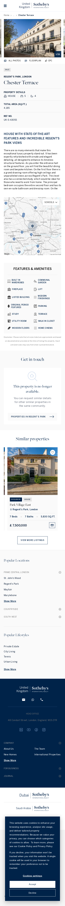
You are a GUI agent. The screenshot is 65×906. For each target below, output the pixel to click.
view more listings (32, 540)
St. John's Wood (12, 578)
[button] (5, 6)
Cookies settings (32, 876)
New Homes (10, 754)
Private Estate (11, 646)
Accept (32, 884)
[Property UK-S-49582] (32, 471)
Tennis (7, 656)
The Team (39, 749)
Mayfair (8, 589)
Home (6, 15)
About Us (9, 749)
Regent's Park (11, 584)
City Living (9, 651)
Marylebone (10, 595)
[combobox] (50, 202)
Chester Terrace (26, 15)
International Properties (47, 754)
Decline (32, 893)
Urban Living (11, 661)
